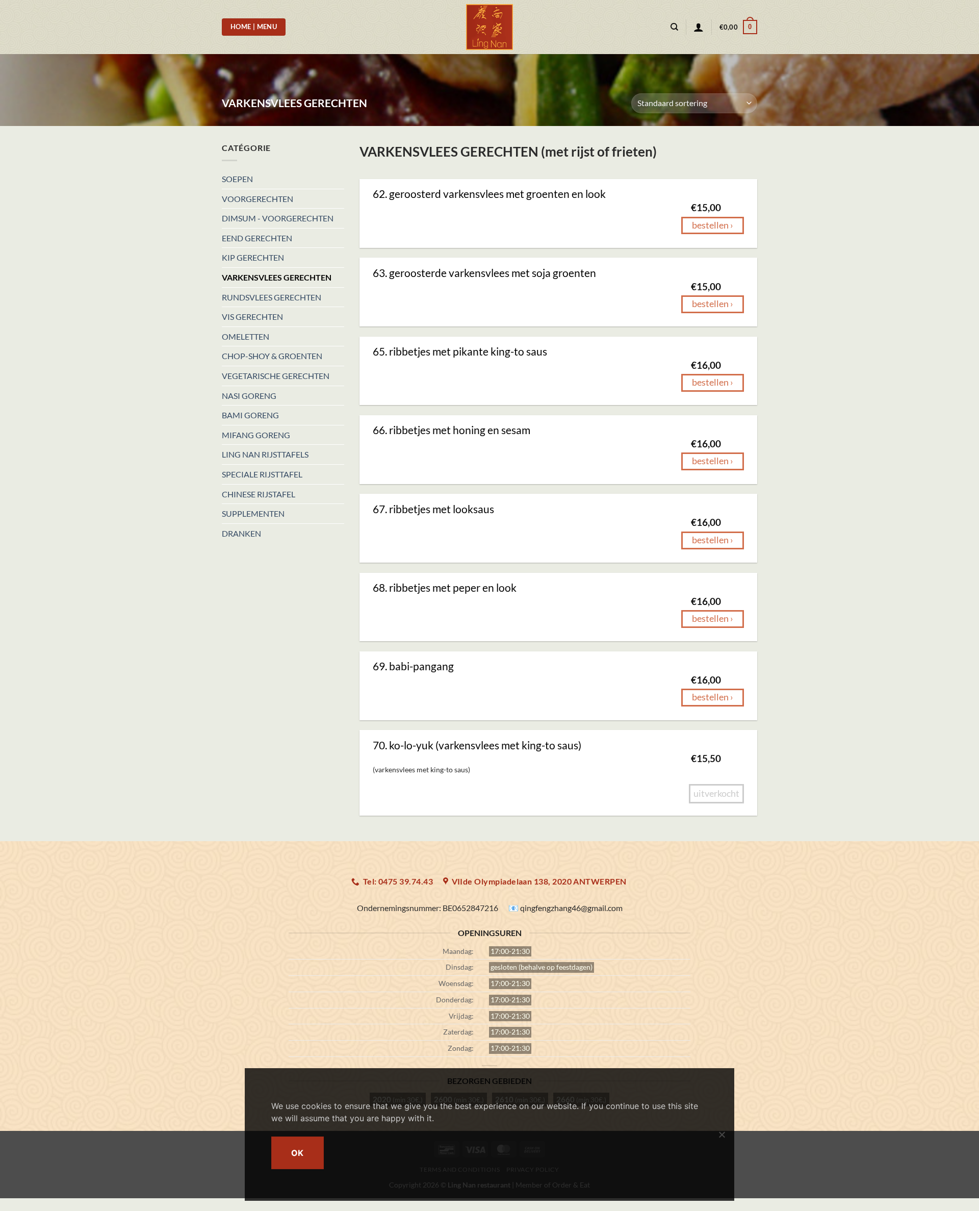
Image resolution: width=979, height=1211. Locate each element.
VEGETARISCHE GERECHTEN (275, 376)
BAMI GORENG (250, 415)
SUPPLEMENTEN (253, 513)
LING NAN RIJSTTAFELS (265, 454)
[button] (738, 27)
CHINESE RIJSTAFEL (258, 494)
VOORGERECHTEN (257, 199)
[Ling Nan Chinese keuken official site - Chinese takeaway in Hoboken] (489, 27)
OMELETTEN (245, 336)
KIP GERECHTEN (253, 257)
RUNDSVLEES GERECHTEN (271, 297)
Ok (297, 1153)
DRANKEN (241, 533)
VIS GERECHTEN (252, 316)
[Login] (698, 27)
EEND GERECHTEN (257, 238)
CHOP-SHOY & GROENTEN (272, 356)
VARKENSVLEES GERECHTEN (276, 277)
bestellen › (712, 225)
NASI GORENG (249, 395)
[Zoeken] (674, 27)
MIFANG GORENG (256, 435)
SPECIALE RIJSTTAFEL (262, 474)
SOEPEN (237, 179)
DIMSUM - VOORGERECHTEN (277, 218)
